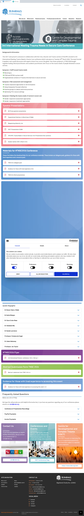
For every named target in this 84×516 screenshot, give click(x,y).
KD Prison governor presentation (17, 111)
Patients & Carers (40, 18)
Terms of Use (4, 486)
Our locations (4, 482)
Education (71, 18)
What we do (30, 18)
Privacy (16, 484)
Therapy (17, 1)
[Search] (81, 5)
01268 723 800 (35, 482)
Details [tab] (42, 245)
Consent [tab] (17, 245)
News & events (57, 5)
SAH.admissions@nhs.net (39, 491)
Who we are (22, 18)
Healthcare (7, 1)
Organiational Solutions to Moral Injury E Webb (20, 117)
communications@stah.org (38, 487)
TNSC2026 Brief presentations (16, 175)
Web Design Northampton (7, 512)
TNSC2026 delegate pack (15, 162)
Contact (75, 5)
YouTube (33, 503)
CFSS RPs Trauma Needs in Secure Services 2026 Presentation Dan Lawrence (29, 135)
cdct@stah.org (14, 404)
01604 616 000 (39, 480)
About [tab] (66, 245)
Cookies (16, 486)
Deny (18, 274)
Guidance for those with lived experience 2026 (21, 169)
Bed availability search (19, 482)
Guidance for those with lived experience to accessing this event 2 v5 (27, 387)
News (15, 480)
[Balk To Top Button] (81, 513)
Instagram (33, 505)
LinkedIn (33, 501)
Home (62, 512)
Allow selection (42, 274)
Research (78, 18)
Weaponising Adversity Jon (15, 123)
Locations (66, 5)
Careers (65, 18)
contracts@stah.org (41, 493)
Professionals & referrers (54, 18)
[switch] (32, 267)
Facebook (33, 499)
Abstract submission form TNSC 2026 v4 (19, 372)
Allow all (66, 274)
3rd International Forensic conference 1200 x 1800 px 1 (23, 358)
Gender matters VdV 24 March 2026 (17, 141)
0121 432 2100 (38, 484)
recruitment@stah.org (38, 489)
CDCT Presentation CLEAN (15, 129)
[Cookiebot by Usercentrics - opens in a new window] (70, 241)
